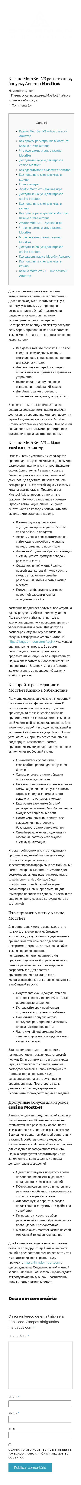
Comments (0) (21, 105)
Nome (13, 1397)
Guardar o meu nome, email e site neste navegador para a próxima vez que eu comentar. (39, 1453)
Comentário (18, 1336)
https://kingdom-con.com (42, 1262)
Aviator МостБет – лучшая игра (40, 189)
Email (13, 1412)
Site (11, 1428)
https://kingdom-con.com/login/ (31, 641)
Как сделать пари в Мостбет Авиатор (44, 170)
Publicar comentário (30, 1468)
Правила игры (29, 184)
